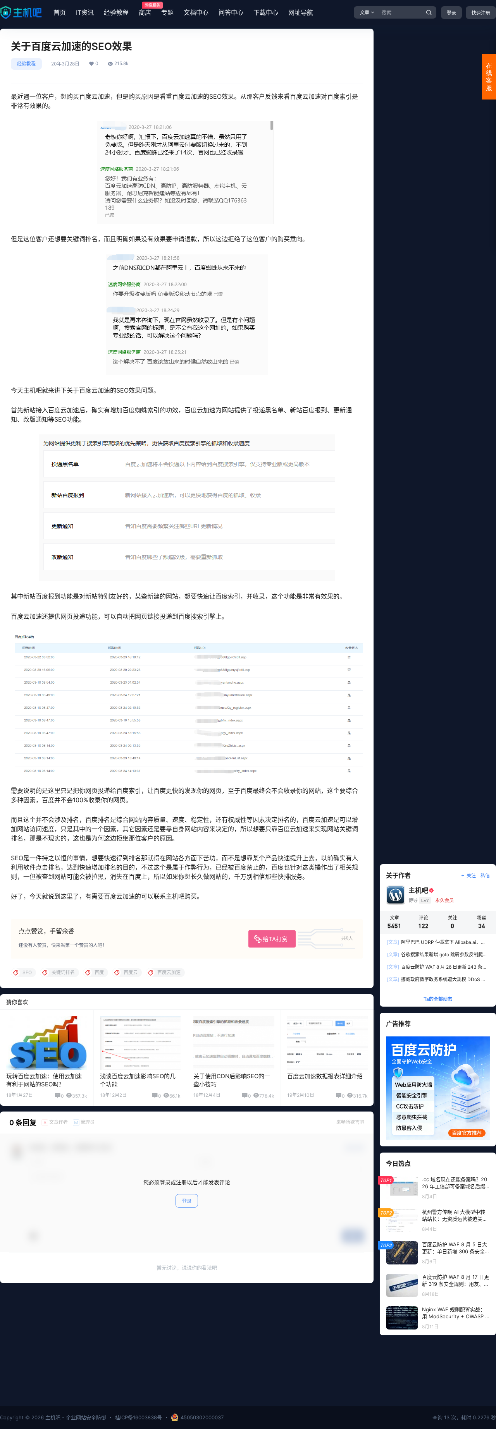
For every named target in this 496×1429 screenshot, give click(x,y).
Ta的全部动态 (438, 999)
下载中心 (265, 12)
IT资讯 (85, 12)
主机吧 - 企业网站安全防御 (75, 1417)
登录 (451, 13)
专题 (167, 12)
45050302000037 (202, 1417)
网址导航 (300, 12)
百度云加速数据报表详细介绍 (325, 1076)
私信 (485, 875)
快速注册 (481, 13)
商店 (145, 10)
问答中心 (231, 12)
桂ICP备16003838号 (138, 1417)
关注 (471, 875)
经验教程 (116, 12)
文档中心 (196, 12)
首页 (59, 12)
